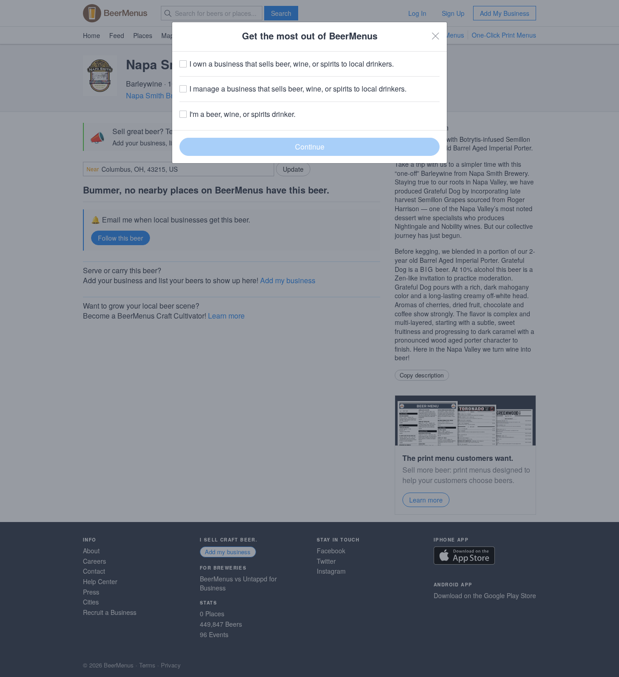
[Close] (435, 36)
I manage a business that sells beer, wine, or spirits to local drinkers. (297, 89)
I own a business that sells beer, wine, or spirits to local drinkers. (291, 64)
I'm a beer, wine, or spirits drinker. (242, 114)
